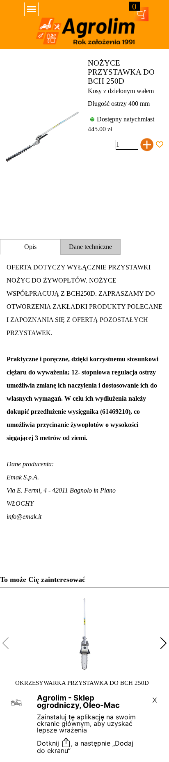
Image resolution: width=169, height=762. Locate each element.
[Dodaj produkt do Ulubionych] (159, 145)
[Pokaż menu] (31, 9)
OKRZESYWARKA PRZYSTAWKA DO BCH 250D (82, 683)
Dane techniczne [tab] (90, 246)
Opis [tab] (30, 246)
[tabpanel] (84, 405)
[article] (84, 137)
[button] (163, 643)
